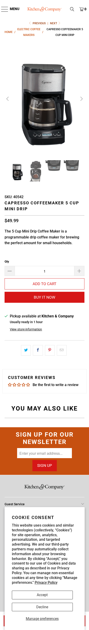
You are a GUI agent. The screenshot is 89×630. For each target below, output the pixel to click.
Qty (7, 261)
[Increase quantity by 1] (79, 271)
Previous (39, 23)
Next (54, 23)
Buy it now (44, 297)
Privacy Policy (46, 582)
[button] (72, 9)
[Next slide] (81, 99)
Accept (42, 595)
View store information (26, 329)
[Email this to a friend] (62, 350)
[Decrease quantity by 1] (10, 271)
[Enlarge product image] (45, 99)
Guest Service (15, 504)
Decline (42, 607)
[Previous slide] (8, 99)
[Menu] (2, 9)
